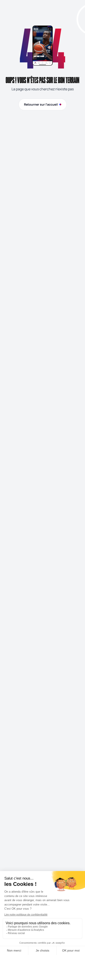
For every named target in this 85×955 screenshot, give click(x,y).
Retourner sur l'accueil (41, 104)
